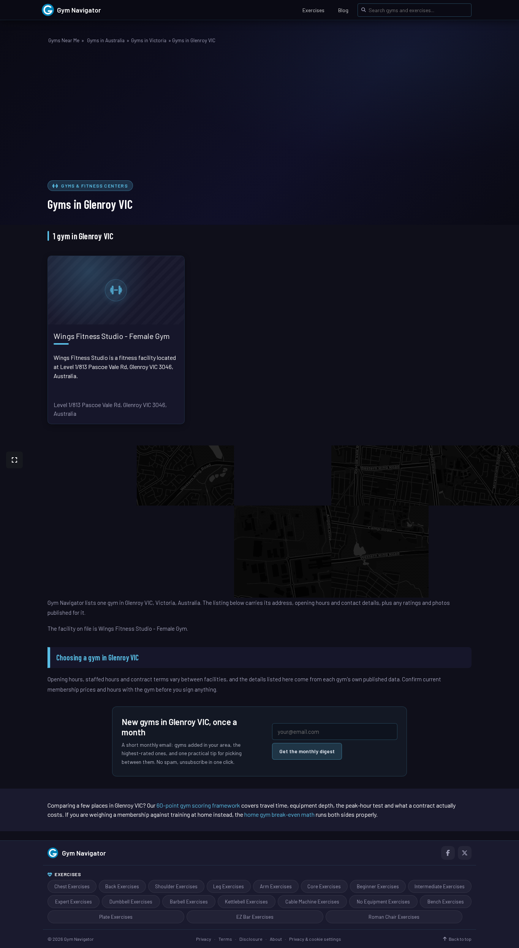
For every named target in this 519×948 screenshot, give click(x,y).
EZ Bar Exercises (255, 917)
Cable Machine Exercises (312, 902)
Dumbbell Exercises (130, 902)
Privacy (203, 939)
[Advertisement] (259, 113)
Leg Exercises (228, 886)
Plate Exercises (116, 917)
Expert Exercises (73, 902)
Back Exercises (122, 886)
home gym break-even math (279, 814)
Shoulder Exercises (176, 886)
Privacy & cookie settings (315, 939)
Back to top (460, 939)
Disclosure (251, 939)
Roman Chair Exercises (394, 917)
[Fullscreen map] (14, 460)
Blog (343, 10)
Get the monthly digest (307, 751)
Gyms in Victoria (148, 40)
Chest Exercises (72, 886)
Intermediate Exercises (440, 886)
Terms (225, 939)
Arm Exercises (276, 886)
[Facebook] (448, 853)
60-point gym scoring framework (198, 805)
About (276, 939)
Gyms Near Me (63, 40)
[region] (259, 521)
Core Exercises (324, 886)
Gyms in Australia (106, 40)
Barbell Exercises (189, 902)
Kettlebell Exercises (246, 902)
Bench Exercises (445, 902)
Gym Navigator (84, 853)
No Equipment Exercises (383, 902)
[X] (465, 853)
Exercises (313, 10)
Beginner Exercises (378, 886)
